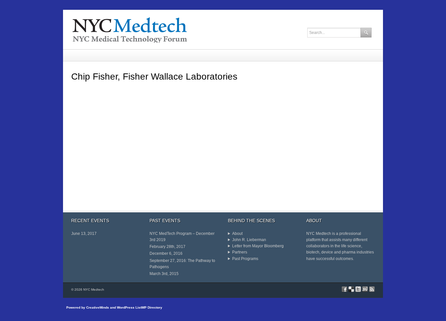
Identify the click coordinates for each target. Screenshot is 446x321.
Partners (239, 252)
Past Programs (245, 258)
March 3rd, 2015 (164, 273)
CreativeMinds (97, 307)
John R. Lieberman (247, 240)
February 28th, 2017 (167, 246)
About (237, 233)
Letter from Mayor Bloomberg (258, 246)
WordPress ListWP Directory (139, 307)
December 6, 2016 (166, 253)
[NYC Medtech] (170, 29)
